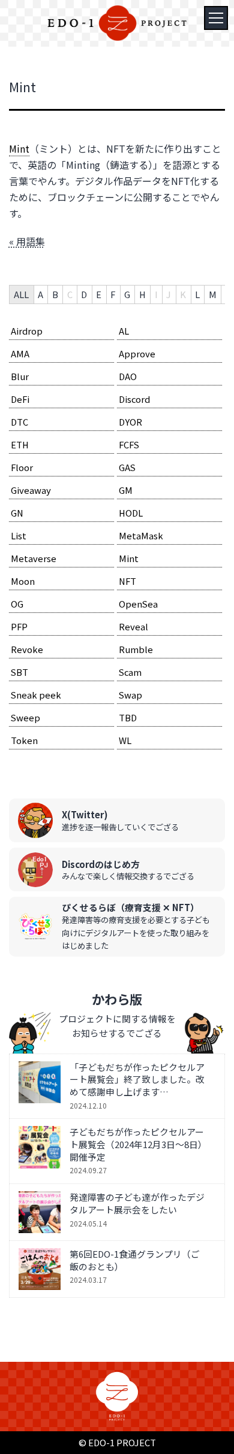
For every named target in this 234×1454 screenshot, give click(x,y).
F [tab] (112, 294)
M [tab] (213, 294)
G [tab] (127, 294)
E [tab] (98, 294)
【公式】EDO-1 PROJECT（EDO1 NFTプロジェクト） (117, 23)
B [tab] (55, 294)
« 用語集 (27, 241)
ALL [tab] (21, 294)
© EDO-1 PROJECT (117, 1442)
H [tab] (142, 294)
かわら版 (117, 998)
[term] (61, 331)
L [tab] (197, 294)
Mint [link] (19, 148)
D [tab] (84, 294)
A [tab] (40, 294)
